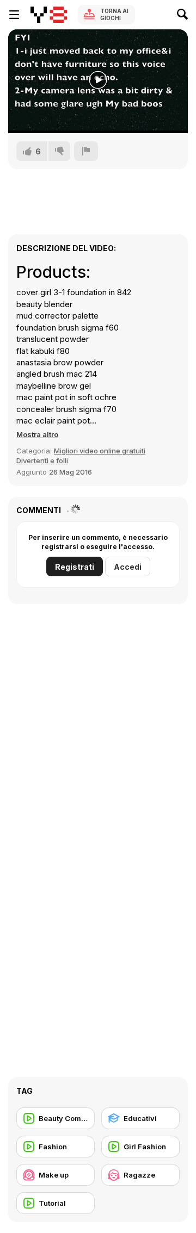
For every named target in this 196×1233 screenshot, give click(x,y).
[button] (37, 434)
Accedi (128, 566)
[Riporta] (86, 151)
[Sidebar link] (14, 15)
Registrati (74, 566)
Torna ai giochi (114, 14)
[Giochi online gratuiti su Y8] (48, 15)
